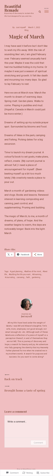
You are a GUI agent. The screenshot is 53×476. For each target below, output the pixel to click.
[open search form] (40, 11)
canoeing (20, 277)
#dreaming (36, 274)
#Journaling (10, 277)
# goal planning (16, 271)
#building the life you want (19, 274)
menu (46, 8)
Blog (26, 30)
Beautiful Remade (12, 8)
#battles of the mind (32, 271)
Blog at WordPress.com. (26, 469)
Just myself (21, 27)
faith (28, 277)
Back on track (13, 379)
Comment (38, 442)
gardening (36, 277)
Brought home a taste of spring (24, 390)
